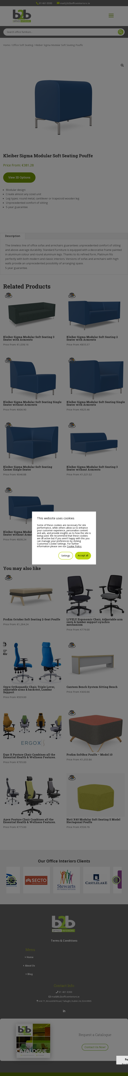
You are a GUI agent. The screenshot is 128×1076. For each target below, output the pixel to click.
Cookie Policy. (74, 546)
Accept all (83, 555)
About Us (30, 965)
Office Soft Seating (22, 45)
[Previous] (11, 880)
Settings (65, 555)
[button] (122, 65)
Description (12, 236)
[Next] (116, 880)
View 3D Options (19, 177)
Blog (30, 974)
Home (6, 45)
